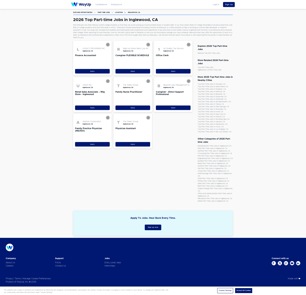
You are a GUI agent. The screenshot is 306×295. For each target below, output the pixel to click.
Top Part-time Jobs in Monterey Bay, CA (214, 119)
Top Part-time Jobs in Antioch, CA (211, 117)
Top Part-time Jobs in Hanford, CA (211, 91)
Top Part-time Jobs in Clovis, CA (211, 127)
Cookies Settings (225, 290)
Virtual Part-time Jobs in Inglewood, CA (213, 171)
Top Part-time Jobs (205, 67)
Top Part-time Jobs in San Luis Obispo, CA (214, 132)
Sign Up (229, 4)
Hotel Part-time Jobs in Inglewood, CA (213, 178)
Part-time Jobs (104, 12)
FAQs (58, 263)
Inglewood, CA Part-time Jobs (209, 70)
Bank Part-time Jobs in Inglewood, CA (213, 186)
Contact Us (60, 266)
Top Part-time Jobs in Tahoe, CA (211, 104)
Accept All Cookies (243, 290)
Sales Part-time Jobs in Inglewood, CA (213, 183)
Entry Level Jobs (113, 263)
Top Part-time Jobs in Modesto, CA (212, 89)
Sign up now (153, 227)
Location (119, 12)
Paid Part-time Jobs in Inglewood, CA (212, 148)
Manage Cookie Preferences (37, 279)
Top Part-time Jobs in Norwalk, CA (211, 84)
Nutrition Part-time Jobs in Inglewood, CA (214, 166)
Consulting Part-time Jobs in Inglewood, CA (215, 153)
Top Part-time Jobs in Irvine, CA (210, 112)
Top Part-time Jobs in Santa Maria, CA (213, 86)
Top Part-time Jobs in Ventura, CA (211, 122)
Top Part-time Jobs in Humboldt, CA (212, 99)
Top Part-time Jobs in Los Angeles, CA (213, 129)
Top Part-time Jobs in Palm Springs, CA (213, 107)
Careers (10, 266)
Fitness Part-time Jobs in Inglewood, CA (213, 181)
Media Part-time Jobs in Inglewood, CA (213, 201)
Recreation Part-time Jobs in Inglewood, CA (215, 198)
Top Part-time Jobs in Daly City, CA (212, 114)
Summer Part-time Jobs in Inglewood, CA (214, 151)
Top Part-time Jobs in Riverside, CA (212, 109)
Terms (18, 279)
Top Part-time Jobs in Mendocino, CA (212, 124)
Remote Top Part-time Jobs (209, 53)
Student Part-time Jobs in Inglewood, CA (214, 161)
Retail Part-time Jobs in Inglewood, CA (213, 163)
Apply (92, 71)
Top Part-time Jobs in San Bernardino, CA (214, 102)
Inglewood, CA (134, 12)
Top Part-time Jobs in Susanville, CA (212, 96)
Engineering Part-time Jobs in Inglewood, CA (215, 158)
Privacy (9, 279)
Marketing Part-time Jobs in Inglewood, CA (214, 146)
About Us (10, 263)
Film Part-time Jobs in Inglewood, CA (212, 156)
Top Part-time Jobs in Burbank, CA (211, 94)
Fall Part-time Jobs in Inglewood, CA (212, 168)
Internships (110, 266)
